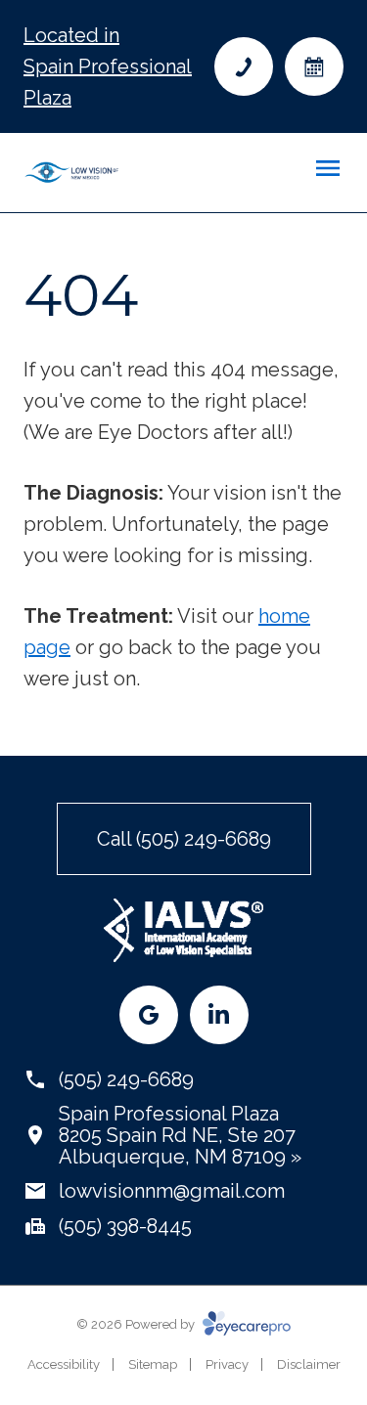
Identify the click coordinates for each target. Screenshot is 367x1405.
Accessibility (63, 1364)
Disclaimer (309, 1364)
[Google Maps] (148, 1015)
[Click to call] (243, 66)
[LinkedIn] (219, 1015)
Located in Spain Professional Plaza (107, 66)
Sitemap (152, 1364)
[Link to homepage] (71, 172)
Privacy (227, 1364)
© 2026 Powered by (137, 1324)
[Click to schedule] (314, 66)
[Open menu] (328, 168)
